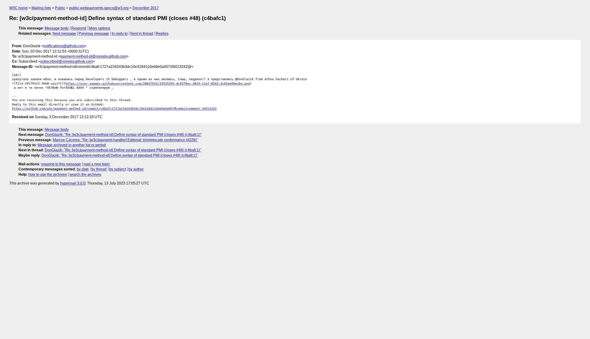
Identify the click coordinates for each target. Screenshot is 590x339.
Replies (162, 33)
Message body (57, 28)
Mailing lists (41, 8)
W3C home (18, 8)
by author (136, 169)
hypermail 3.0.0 (72, 183)
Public (60, 8)
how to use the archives (47, 174)
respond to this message (61, 164)
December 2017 (146, 8)
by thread (98, 169)
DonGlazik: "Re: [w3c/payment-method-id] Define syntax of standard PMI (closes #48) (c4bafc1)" (123, 135)
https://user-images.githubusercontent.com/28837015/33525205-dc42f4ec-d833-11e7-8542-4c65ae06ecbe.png (157, 83)
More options (99, 28)
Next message (64, 33)
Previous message (94, 33)
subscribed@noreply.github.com (66, 61)
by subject (117, 169)
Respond (78, 28)
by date (83, 169)
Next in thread (141, 33)
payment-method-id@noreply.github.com (93, 56)
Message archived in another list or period (72, 145)
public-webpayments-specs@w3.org (99, 8)
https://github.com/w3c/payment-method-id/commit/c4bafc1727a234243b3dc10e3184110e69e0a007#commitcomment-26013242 (114, 108)
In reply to (120, 33)
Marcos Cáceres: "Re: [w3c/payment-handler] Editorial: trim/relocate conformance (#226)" (125, 140)
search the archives (85, 174)
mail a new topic (96, 164)
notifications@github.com (64, 46)
